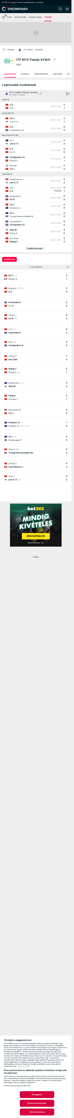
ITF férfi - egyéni (33, 50)
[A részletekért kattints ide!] (35, 106)
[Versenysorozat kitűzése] (54, 59)
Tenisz (10, 50)
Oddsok (25, 74)
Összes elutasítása (37, 1103)
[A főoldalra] (17, 9)
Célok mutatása (37, 1112)
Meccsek (57, 74)
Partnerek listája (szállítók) (17, 1085)
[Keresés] (60, 9)
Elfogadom (37, 1094)
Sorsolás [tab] (9, 259)
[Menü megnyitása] (67, 9)
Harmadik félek (24, 1066)
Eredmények (41, 74)
